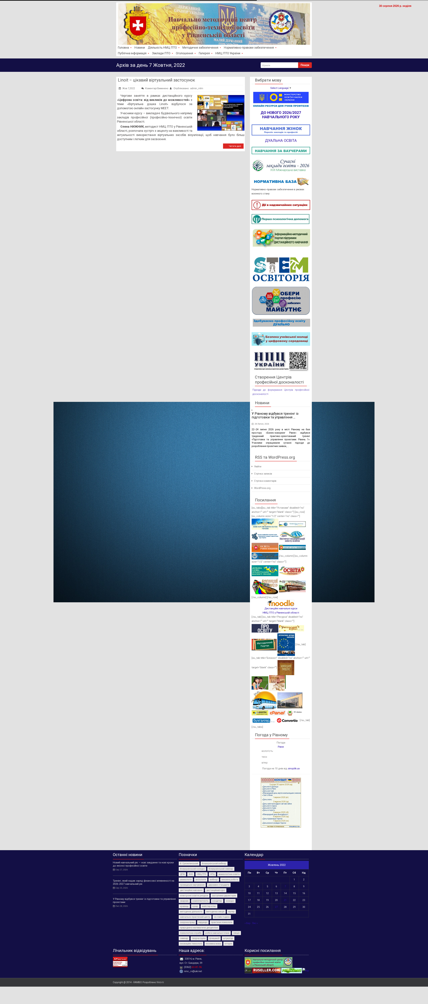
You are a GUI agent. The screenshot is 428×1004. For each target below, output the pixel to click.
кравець (184, 906)
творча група (198, 938)
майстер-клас (209, 906)
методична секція (215, 911)
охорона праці (187, 922)
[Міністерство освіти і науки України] (265, 523)
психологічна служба (190, 933)
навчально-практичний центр (195, 917)
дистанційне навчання (191, 890)
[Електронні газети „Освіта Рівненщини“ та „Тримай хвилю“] (292, 570)
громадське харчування (192, 885)
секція (236, 933)
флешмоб (214, 938)
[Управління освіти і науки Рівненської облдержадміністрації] (265, 547)
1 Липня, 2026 (261, 424)
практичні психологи (221, 922)
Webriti (160, 982)
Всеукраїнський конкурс (192, 869)
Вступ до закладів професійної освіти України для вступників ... (277, 415)
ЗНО (191, 874)
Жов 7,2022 (128, 88)
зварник (184, 901)
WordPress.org (262, 488)
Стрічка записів (263, 473)
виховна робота (230, 879)
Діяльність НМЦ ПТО (162, 47)
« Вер (247, 923)
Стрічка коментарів (265, 480)
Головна (123, 47)
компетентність (200, 901)
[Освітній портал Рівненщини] (292, 547)
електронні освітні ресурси (194, 895)
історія (228, 943)
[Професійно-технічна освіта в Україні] (292, 523)
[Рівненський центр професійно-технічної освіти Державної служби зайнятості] (292, 586)
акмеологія (186, 879)
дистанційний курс (215, 890)
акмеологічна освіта (229, 874)
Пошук (305, 65)
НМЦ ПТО (201, 874)
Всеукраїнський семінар (221, 869)
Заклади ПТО (161, 53)
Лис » (255, 923)
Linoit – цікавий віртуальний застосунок (156, 80)
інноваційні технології (191, 943)
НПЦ (212, 874)
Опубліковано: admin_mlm (188, 88)
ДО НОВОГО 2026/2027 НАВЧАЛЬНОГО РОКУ (281, 114)
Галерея (204, 53)
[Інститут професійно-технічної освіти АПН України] (265, 535)
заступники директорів (224, 895)
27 (276, 906)
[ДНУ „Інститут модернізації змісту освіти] (292, 535)
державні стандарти (218, 885)
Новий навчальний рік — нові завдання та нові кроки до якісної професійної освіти (143, 864)
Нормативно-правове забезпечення (249, 47)
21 (285, 900)
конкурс (230, 901)
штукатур (228, 938)
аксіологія (200, 879)
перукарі (202, 922)
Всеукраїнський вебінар (214, 863)
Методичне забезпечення (200, 47)
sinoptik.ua (294, 768)
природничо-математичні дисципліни (199, 927)
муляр (231, 911)
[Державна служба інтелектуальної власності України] (265, 570)
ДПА (182, 874)
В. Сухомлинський (189, 863)
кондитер (217, 901)
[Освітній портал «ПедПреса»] (265, 628)
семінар (184, 938)
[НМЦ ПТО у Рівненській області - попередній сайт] (268, 962)
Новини (139, 47)
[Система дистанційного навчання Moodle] (281, 602)
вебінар (214, 879)
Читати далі (235, 146)
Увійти (257, 466)
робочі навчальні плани (217, 933)
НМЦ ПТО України (227, 53)
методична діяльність (191, 911)
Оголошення (184, 53)
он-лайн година (222, 917)
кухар (195, 906)
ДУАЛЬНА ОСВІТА (281, 140)
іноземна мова (213, 943)
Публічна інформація (132, 53)
